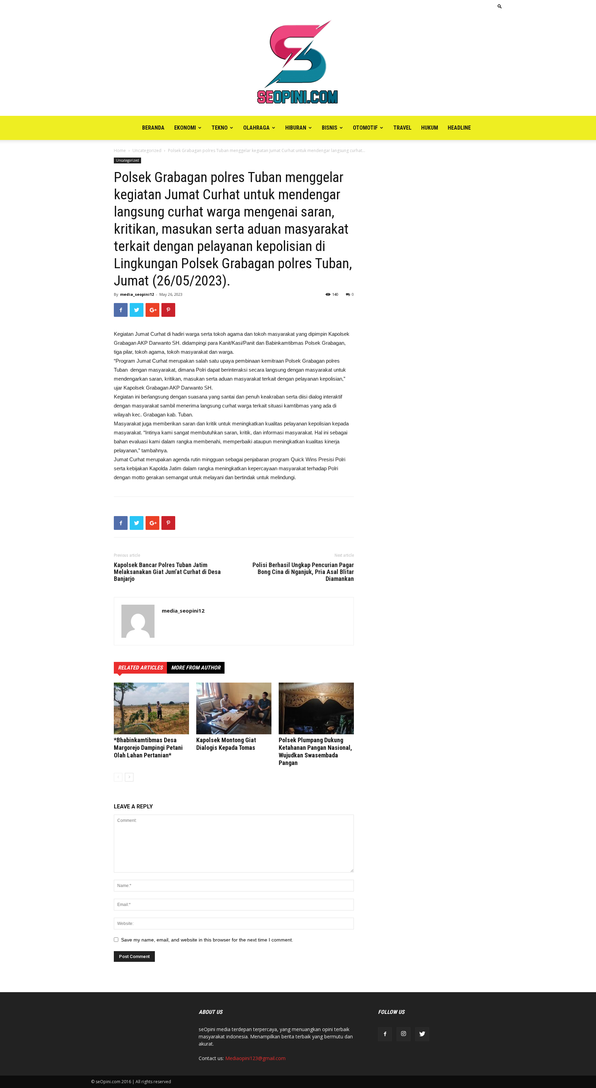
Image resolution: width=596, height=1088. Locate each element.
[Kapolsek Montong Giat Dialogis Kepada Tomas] (233, 708)
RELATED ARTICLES (140, 667)
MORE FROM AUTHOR (195, 667)
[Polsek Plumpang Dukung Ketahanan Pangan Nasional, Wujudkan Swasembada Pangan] (316, 708)
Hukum (429, 127)
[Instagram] (403, 1034)
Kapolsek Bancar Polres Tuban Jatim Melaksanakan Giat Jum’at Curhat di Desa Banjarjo (167, 572)
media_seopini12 (137, 294)
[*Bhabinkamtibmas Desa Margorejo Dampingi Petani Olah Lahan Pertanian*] (151, 708)
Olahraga (256, 127)
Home (120, 150)
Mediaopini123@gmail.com (255, 1058)
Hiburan (295, 127)
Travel (402, 127)
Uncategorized (146, 150)
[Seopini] (298, 64)
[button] (500, 6)
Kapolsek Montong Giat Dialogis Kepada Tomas (226, 743)
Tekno (219, 127)
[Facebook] (385, 1034)
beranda (153, 127)
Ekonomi (185, 127)
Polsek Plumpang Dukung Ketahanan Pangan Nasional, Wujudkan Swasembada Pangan (315, 751)
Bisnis (329, 127)
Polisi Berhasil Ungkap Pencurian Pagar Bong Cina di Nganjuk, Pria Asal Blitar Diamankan (303, 572)
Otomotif (365, 127)
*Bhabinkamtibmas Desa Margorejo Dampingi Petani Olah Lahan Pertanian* (148, 747)
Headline (459, 127)
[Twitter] (422, 1034)
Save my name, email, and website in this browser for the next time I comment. (207, 940)
